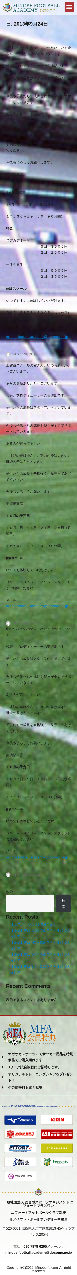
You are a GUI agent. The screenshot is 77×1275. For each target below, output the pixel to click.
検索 (9, 892)
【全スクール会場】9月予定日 (33, 924)
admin (16, 354)
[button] (69, 7)
